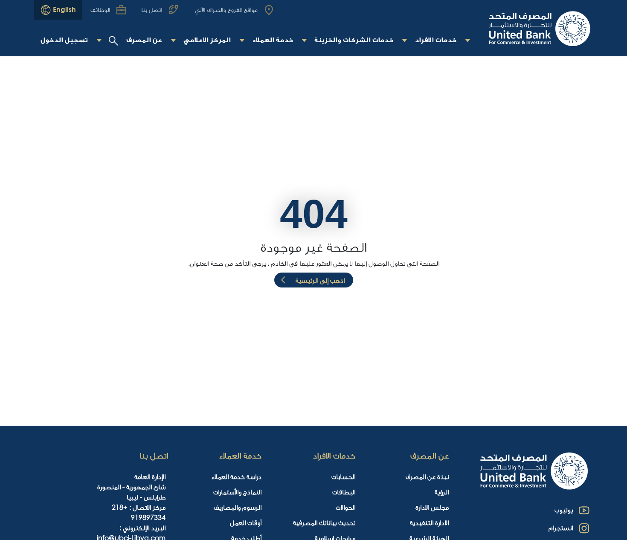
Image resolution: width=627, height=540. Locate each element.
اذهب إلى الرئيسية (320, 280)
